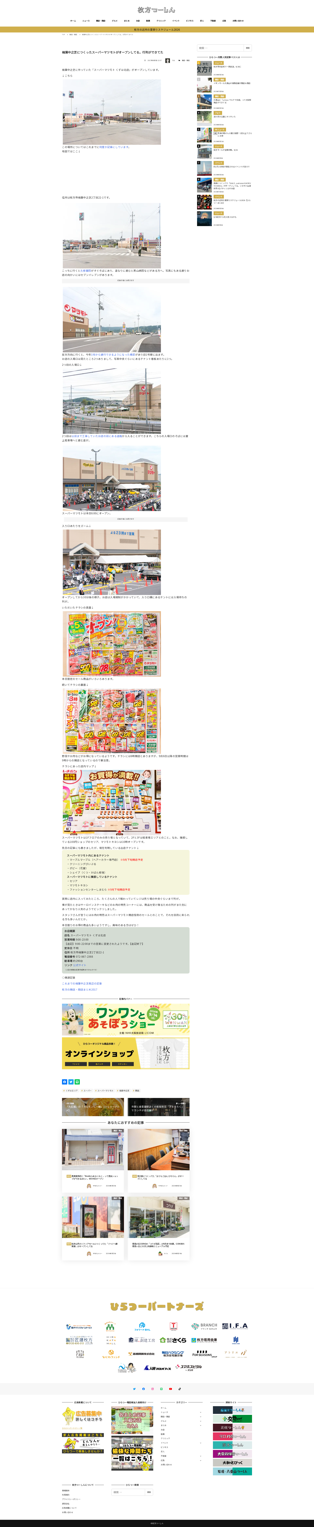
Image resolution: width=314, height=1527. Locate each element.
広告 (224, 20)
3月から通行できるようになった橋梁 (113, 354)
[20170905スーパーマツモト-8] (112, 477)
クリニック (161, 20)
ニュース (86, 20)
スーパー (87, 1090)
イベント (176, 20)
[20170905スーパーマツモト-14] (112, 720)
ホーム (73, 20)
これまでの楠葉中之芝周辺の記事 (82, 983)
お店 (138, 20)
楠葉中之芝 (124, 1090)
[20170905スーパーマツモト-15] (112, 801)
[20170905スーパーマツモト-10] (112, 561)
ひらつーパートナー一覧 (72, 1428)
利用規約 (65, 1494)
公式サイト (79, 965)
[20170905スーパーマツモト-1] (112, 318)
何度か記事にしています (113, 147)
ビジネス (189, 20)
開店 (137, 1090)
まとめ (127, 20)
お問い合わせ (238, 20)
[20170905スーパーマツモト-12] (112, 400)
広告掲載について (69, 1508)
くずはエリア (71, 1090)
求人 (202, 20)
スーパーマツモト (105, 1090)
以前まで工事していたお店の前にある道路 (96, 436)
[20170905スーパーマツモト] (112, 111)
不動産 (213, 20)
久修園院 (85, 270)
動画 (148, 20)
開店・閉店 (100, 20)
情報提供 (65, 1490)
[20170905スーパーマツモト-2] (112, 234)
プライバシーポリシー (71, 1499)
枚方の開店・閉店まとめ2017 (79, 989)
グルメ (114, 20)
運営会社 (65, 1503)
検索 (248, 48)
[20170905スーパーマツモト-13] (112, 642)
